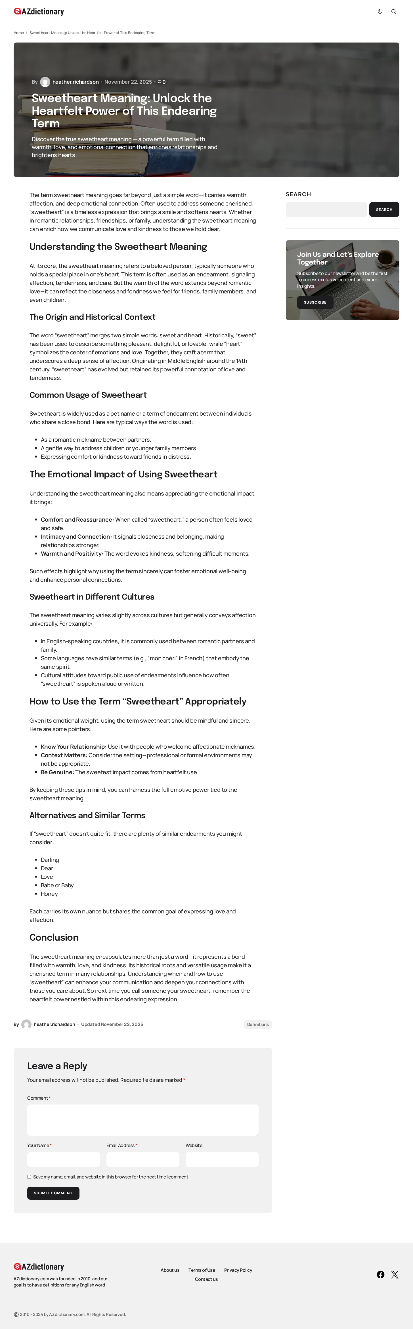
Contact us (206, 1279)
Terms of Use (201, 1270)
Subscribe (315, 302)
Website (194, 1145)
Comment (39, 1098)
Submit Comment (53, 1193)
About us (170, 1270)
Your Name (39, 1145)
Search (298, 194)
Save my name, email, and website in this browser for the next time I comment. (111, 1177)
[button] (380, 11)
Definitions (258, 1024)
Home (19, 32)
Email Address (121, 1145)
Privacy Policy (238, 1270)
